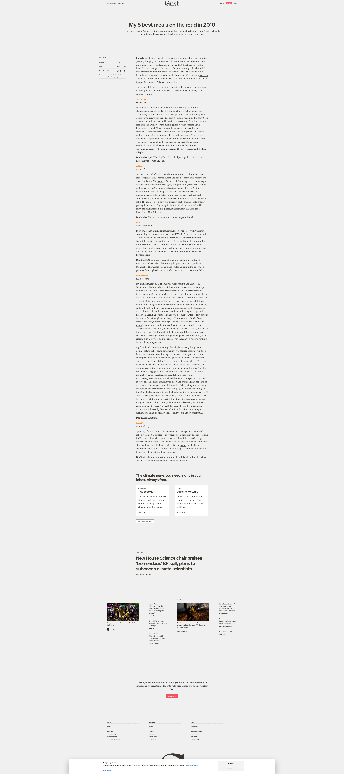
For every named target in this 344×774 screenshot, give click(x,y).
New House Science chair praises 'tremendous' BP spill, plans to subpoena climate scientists (169, 563)
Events (193, 729)
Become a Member (196, 731)
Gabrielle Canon (182, 631)
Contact (151, 731)
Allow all (231, 763)
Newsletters (194, 726)
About (151, 726)
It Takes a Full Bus (225, 631)
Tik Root (112, 629)
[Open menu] (235, 3)
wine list (169, 441)
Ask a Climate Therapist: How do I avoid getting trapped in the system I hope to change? (157, 608)
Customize (229, 768)
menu (160, 181)
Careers (151, 734)
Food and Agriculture (113, 739)
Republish (194, 736)
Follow (222, 3)
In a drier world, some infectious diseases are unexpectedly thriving (227, 621)
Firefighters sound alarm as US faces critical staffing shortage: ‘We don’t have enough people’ (191, 625)
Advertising (194, 734)
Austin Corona (223, 613)
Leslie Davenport (154, 615)
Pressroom (152, 739)
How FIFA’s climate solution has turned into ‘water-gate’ (158, 623)
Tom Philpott (103, 57)
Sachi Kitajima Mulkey (225, 626)
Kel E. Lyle (222, 634)
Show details (107, 770)
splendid (195, 149)
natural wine (168, 395)
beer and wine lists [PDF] (184, 198)
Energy (109, 726)
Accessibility (195, 739)
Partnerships (153, 736)
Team (150, 729)
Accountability (111, 734)
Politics (148, 574)
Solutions (110, 731)
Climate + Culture (121, 66)
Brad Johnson (140, 574)
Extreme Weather (112, 736)
